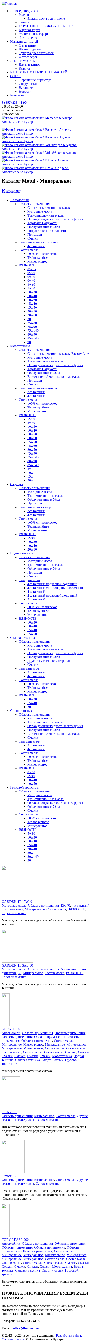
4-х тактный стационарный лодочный (55, 588)
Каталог (25, 68)
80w (30, 853)
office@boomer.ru (26, 1328)
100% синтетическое (42, 254)
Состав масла (28, 250)
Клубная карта (29, 30)
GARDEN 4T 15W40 (17, 901)
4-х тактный (36, 246)
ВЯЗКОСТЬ (27, 265)
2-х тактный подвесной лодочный (52, 595)
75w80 (32, 323)
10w (30, 472)
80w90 (32, 334)
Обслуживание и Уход (43, 227)
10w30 (32, 292)
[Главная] (9, 3)
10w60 (32, 300)
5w (29, 469)
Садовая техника (22, 638)
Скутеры (16, 484)
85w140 (33, 338)
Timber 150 (9, 1176)
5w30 (31, 284)
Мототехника (20, 346)
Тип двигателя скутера (35, 507)
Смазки (32, 238)
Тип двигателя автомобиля (38, 242)
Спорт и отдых (21, 710)
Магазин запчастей (24, 41)
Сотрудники (28, 84)
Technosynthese (38, 257)
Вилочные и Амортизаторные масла (53, 376)
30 (29, 319)
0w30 (31, 277)
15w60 (32, 446)
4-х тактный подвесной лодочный (52, 584)
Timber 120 (9, 1112)
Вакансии (26, 87)
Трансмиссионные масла (45, 215)
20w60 (32, 315)
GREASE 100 (11, 1029)
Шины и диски (30, 49)
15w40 (32, 303)
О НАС (15, 76)
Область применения (34, 204)
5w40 (31, 288)
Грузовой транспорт (25, 787)
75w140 (33, 330)
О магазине (27, 45)
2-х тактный (36, 392)
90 (29, 342)
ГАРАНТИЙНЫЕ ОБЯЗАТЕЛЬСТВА (46, 26)
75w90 (32, 326)
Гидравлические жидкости (46, 231)
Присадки (34, 234)
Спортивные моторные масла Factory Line (58, 353)
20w (30, 480)
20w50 (32, 311)
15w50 (32, 307)
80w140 (33, 856)
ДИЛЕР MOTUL (22, 60)
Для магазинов (29, 64)
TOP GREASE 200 (15, 1239)
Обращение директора (35, 80)
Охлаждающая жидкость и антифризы (55, 219)
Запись (24, 22)
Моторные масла (39, 211)
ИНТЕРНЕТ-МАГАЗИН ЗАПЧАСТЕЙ (38, 72)
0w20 (31, 273)
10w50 (32, 434)
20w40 (32, 849)
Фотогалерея (28, 37)
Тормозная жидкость (42, 223)
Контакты (17, 95)
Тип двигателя (29, 580)
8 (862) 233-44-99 (14, 102)
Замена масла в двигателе (46, 18)
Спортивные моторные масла (49, 207)
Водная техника (22, 553)
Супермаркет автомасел (36, 53)
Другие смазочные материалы (49, 661)
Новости (25, 91)
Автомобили (19, 200)
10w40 (32, 296)
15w (30, 476)
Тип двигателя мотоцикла (38, 388)
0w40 (31, 280)
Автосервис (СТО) (24, 11)
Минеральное (37, 261)
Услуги (24, 14)
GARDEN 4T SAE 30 (17, 965)
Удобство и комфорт (33, 34)
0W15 (31, 269)
